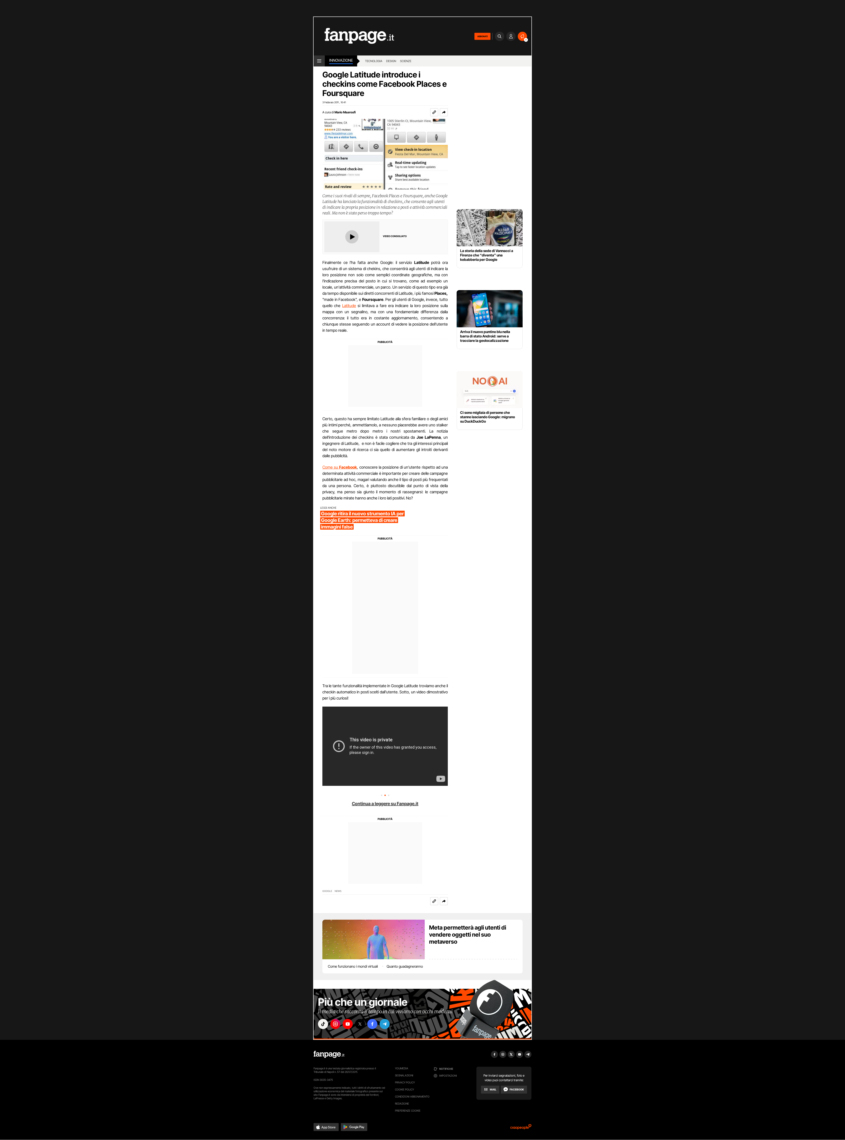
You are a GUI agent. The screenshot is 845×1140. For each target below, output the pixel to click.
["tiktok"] (323, 1024)
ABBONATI (482, 36)
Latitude (349, 305)
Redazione (402, 1103)
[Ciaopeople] (520, 1128)
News (338, 891)
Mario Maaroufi (345, 112)
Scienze (405, 61)
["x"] (360, 1024)
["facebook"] (372, 1024)
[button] (444, 112)
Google (327, 891)
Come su (339, 467)
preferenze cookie (408, 1110)
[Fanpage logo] (354, 36)
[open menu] (319, 60)
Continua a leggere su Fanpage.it (385, 803)
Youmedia (401, 1068)
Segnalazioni (404, 1075)
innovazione (341, 60)
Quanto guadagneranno (405, 966)
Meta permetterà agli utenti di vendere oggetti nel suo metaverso (467, 934)
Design (391, 61)
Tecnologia (373, 61)
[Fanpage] (329, 1054)
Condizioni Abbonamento (412, 1096)
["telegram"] (385, 1024)
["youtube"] (348, 1024)
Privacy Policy (405, 1082)
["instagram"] (335, 1024)
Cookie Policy (404, 1089)
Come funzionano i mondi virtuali (353, 966)
